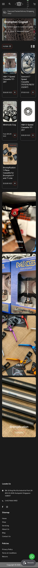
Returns (5, 556)
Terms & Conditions (9, 553)
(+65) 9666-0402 (11, 500)
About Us (5, 529)
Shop (12, 31)
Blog (3, 533)
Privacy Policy (7, 549)
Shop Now (19, 247)
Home (4, 518)
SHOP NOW (19, 371)
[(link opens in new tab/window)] (32, 557)
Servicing (5, 526)
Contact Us (6, 536)
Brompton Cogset (23, 31)
